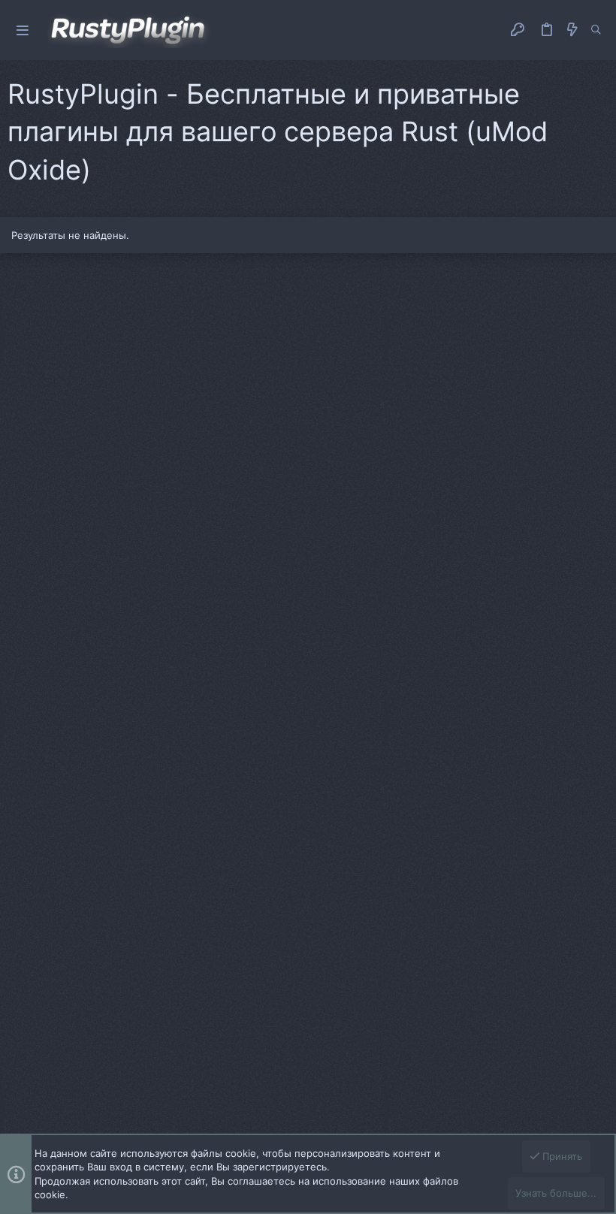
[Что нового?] (572, 29)
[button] (23, 30)
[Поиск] (596, 30)
